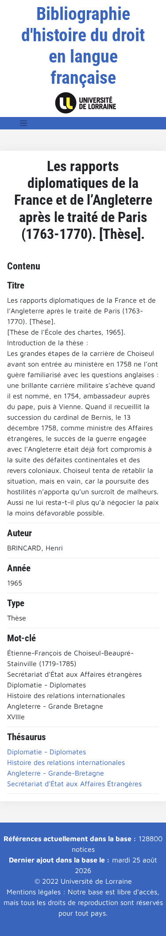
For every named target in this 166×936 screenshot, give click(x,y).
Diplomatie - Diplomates (46, 752)
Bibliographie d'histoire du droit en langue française (83, 46)
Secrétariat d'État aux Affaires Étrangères (74, 784)
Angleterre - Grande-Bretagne (55, 773)
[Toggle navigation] (23, 123)
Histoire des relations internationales (66, 762)
